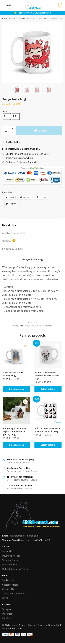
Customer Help (10, 584)
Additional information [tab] (14, 233)
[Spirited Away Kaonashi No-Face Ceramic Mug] (47, 410)
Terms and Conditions (13, 593)
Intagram (7, 609)
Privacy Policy (9, 564)
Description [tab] (9, 225)
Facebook (7, 618)
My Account (8, 580)
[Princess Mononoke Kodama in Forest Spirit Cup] (47, 354)
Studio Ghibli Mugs (41, 18)
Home (4, 18)
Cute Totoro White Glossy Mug (13, 374)
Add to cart (39, 130)
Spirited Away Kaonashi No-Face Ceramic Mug (47, 430)
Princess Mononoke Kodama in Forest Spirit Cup (47, 375)
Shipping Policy (10, 560)
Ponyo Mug (29, 325)
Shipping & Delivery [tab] (12, 248)
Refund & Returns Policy (15, 569)
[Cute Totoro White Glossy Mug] (16, 354)
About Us (7, 551)
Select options (16, 389)
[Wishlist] (25, 345)
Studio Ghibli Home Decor (19, 18)
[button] (58, 26)
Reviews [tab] (8, 240)
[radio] (7, 116)
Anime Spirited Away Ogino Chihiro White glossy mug (14, 431)
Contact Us (8, 589)
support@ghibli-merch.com (24, 535)
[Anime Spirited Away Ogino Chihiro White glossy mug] (16, 410)
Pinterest (7, 613)
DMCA (5, 598)
